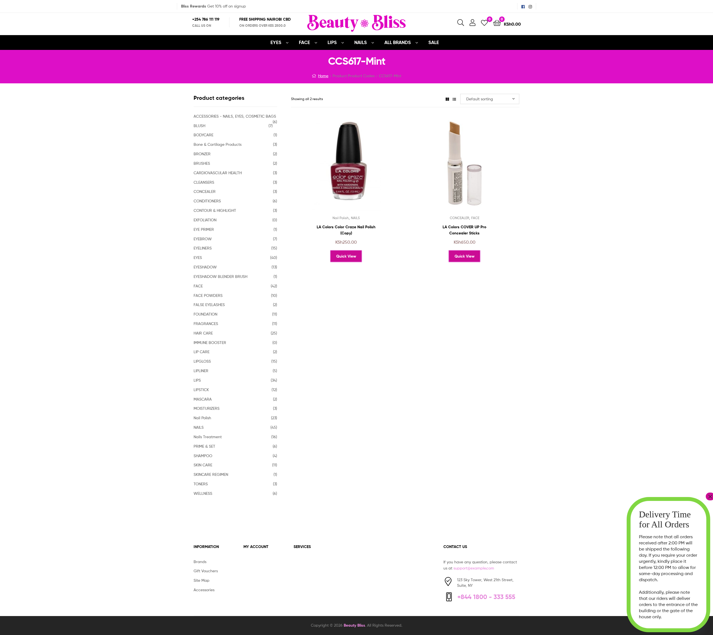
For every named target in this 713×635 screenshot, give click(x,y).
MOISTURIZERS (206, 408)
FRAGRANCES (206, 323)
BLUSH (199, 125)
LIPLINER (201, 370)
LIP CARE (201, 351)
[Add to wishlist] (332, 168)
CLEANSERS (204, 182)
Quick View (360, 168)
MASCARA (203, 399)
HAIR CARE (203, 333)
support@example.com (473, 568)
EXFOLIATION (205, 219)
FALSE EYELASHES (209, 304)
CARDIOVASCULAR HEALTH (218, 172)
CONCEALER (459, 218)
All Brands (397, 42)
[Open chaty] (697, 620)
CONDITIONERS (207, 200)
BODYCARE (203, 134)
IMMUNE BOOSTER (210, 342)
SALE (433, 42)
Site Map (201, 580)
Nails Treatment (208, 436)
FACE (304, 42)
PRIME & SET (204, 446)
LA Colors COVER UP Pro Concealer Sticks (464, 230)
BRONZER (202, 153)
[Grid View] (447, 98)
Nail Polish (341, 218)
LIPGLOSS (202, 361)
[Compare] (346, 168)
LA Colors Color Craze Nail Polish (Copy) (346, 230)
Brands (200, 561)
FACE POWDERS (208, 295)
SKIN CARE (203, 464)
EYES (275, 42)
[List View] (454, 98)
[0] (484, 22)
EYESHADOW (205, 267)
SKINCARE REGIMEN (211, 474)
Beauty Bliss (354, 625)
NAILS (360, 42)
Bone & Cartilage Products (217, 144)
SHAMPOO (203, 455)
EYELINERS (203, 248)
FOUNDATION (205, 314)
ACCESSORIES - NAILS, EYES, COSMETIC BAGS (235, 116)
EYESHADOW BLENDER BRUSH (220, 276)
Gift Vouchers (206, 570)
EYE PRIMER (204, 229)
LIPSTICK (201, 389)
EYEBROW (203, 238)
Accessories (204, 589)
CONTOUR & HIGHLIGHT (215, 210)
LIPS (332, 42)
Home (323, 75)
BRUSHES (202, 163)
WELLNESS (203, 493)
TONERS (201, 483)
